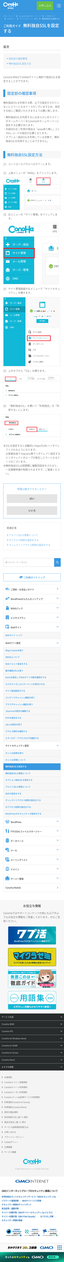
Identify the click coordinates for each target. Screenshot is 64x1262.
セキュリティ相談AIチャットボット (17, 1204)
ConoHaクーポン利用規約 (15, 1092)
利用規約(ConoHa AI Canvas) (17, 1102)
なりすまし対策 (46, 1216)
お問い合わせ (10, 1132)
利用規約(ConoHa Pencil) (15, 1107)
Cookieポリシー (11, 1142)
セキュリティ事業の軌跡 (12, 1220)
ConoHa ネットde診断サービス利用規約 (22, 1097)
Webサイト (11, 18)
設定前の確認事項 (18, 58)
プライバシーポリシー (14, 1137)
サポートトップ (9, 16)
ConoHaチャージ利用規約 (15, 1087)
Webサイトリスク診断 (31, 1200)
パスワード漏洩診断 (10, 1200)
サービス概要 (10, 1152)
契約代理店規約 (11, 1112)
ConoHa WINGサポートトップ (30, 16)
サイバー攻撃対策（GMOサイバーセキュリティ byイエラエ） (28, 1212)
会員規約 (8, 1077)
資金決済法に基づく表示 (15, 1122)
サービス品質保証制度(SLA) (16, 1127)
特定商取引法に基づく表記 (16, 1117)
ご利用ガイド (50, 16)
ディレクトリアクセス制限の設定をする (29, 544)
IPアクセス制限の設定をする (24, 540)
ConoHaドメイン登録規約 (15, 1082)
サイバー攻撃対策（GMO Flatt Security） (19, 1216)
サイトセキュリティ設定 (29, 18)
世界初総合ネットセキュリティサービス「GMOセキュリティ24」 (29, 1196)
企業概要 (8, 1147)
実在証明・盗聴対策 (10, 1208)
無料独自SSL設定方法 (20, 63)
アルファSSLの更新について (23, 535)
